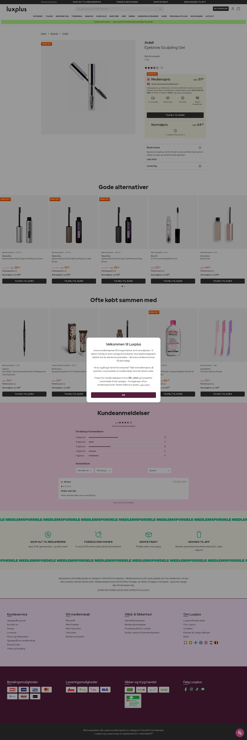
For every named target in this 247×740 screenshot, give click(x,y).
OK (123, 395)
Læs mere (145, 384)
